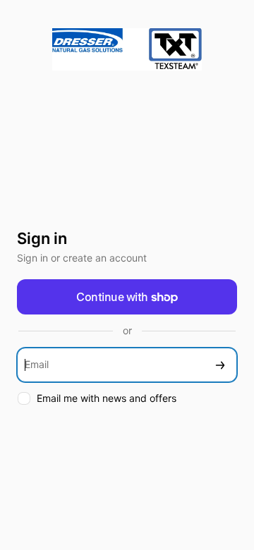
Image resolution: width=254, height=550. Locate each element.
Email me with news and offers (106, 398)
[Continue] (220, 365)
